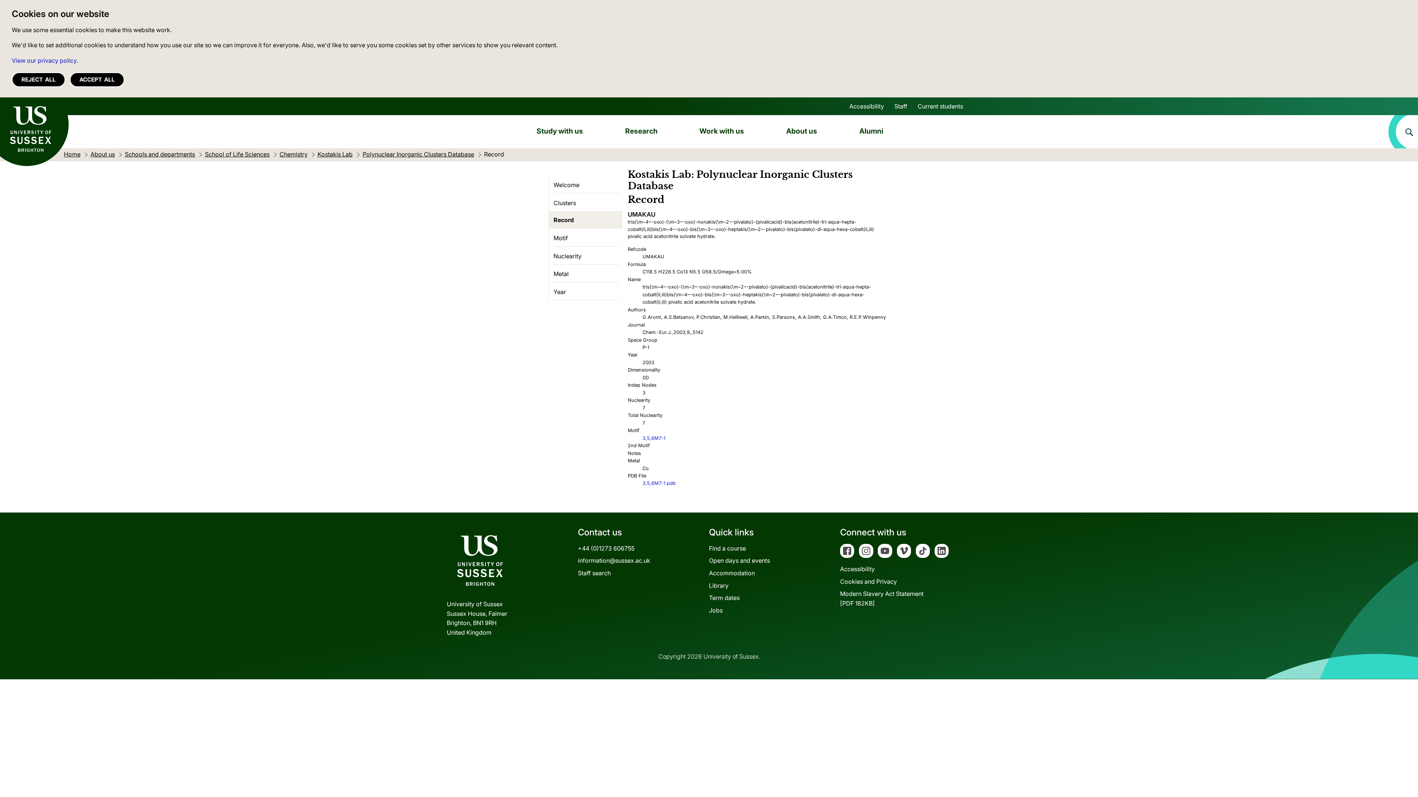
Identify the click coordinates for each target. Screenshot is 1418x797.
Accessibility (866, 106)
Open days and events (739, 560)
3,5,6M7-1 (654, 438)
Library (719, 585)
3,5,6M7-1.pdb (659, 483)
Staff (900, 106)
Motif (561, 238)
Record (564, 220)
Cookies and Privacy (868, 581)
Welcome (566, 185)
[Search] (1403, 131)
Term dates (724, 597)
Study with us (560, 131)
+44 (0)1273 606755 (606, 548)
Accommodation (732, 573)
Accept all (97, 79)
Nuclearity (568, 256)
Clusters (565, 203)
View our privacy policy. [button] (45, 60)
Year (560, 292)
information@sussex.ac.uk (614, 560)
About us (801, 131)
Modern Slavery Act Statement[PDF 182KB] (882, 598)
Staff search (594, 573)
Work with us (721, 131)
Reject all (38, 79)
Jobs (716, 610)
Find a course (727, 548)
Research (641, 131)
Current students (940, 106)
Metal (561, 273)
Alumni (871, 131)
